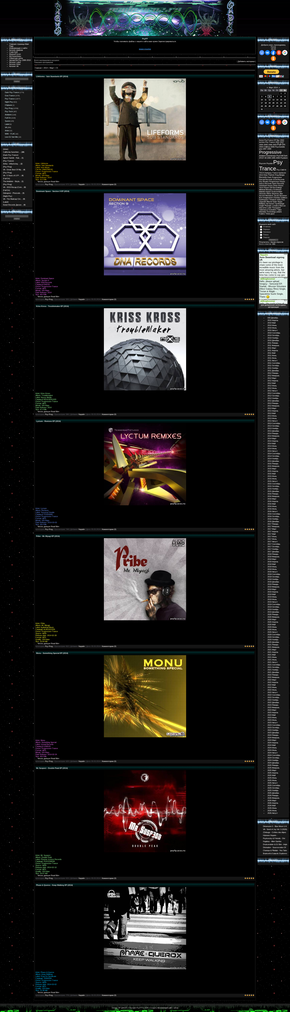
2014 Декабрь (273, 461)
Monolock (269, 196)
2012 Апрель (273, 381)
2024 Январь (273, 735)
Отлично (267, 227)
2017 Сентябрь (274, 544)
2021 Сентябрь (274, 665)
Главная (38, 68)
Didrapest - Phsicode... (12, 193)
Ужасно (266, 237)
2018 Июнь (272, 567)
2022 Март (272, 680)
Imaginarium (268, 198)
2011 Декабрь (273, 371)
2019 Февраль (273, 587)
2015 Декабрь (273, 491)
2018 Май (272, 564)
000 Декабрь (273, 318)
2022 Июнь (272, 687)
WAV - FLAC (10, 134)
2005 (261, 145)
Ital (267, 204)
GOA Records (278, 179)
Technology (271, 212)
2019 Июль (272, 599)
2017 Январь (273, 524)
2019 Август (273, 602)
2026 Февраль (273, 798)
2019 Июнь (272, 597)
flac (278, 140)
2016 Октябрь (273, 516)
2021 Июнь (272, 657)
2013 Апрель (273, 411)
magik (261, 206)
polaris (279, 212)
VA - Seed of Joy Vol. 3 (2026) (275, 829)
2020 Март (272, 619)
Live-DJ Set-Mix (11, 137)
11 (266, 100)
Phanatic (268, 206)
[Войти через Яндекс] (278, 52)
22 (281, 103)
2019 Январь (273, 584)
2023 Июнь (272, 718)
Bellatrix (262, 204)
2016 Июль (272, 509)
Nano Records (278, 184)
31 (262, 109)
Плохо (266, 235)
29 (281, 106)
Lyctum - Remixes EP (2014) (48, 421)
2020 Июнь (272, 627)
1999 (269, 149)
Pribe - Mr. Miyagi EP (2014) (48, 536)
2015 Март (272, 469)
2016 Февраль (273, 496)
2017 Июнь (272, 536)
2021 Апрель (273, 652)
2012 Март (272, 378)
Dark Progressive (274, 177)
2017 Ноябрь (273, 549)
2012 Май (272, 383)
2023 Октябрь (273, 728)
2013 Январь (273, 403)
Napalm (82, 184)
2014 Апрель (273, 441)
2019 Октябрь (273, 607)
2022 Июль (272, 690)
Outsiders (273, 210)
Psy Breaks (264, 182)
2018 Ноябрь (273, 579)
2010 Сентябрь (274, 333)
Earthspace (264, 200)
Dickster (262, 194)
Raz (283, 200)
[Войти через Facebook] (273, 52)
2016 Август (273, 511)
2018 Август (273, 572)
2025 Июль (272, 780)
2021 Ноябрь (273, 670)
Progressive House (277, 182)
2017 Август (273, 542)
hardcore (282, 173)
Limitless (283, 198)
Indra (279, 200)
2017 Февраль (273, 526)
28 (277, 106)
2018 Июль (272, 569)
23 (285, 103)
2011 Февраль (273, 345)
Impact (268, 192)
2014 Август (273, 451)
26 (270, 106)
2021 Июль (272, 660)
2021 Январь (273, 645)
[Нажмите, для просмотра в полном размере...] (145, 160)
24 (262, 106)
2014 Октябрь (273, 456)
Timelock (272, 200)
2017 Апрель (273, 531)
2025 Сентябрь (274, 785)
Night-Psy (9, 102)
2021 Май (272, 655)
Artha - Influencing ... (11, 164)
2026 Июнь (272, 808)
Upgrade (262, 202)
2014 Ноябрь (273, 459)
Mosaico (269, 190)
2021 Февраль (273, 647)
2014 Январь (273, 433)
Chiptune (8, 105)
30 (285, 106)
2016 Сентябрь (274, 514)
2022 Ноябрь (273, 700)
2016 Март (272, 499)
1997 (265, 149)
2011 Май (271, 353)
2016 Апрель (273, 501)
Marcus (282, 206)
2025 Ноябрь (273, 790)
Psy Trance (271, 165)
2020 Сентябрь (274, 635)
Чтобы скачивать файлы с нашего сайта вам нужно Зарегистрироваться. (145, 41)
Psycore (262, 163)
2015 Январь (273, 464)
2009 (266, 145)
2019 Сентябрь (274, 604)
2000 (278, 158)
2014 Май (272, 443)
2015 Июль (272, 479)
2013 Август (273, 421)
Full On (8, 118)
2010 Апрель (273, 320)
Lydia (269, 208)
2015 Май (272, 474)
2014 (46, 68)
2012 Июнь (272, 386)
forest (261, 140)
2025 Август (273, 783)
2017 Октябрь (273, 547)
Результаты (264, 242)
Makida (262, 192)
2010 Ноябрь (273, 338)
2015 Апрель (273, 471)
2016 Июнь (272, 506)
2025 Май (272, 775)
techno (262, 142)
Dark (285, 156)
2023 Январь (273, 705)
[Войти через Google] (284, 52)
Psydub (270, 163)
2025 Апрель (273, 773)
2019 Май (272, 594)
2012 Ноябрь (273, 398)
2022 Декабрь (273, 702)
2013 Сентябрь (274, 423)
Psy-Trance (10, 99)
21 (277, 103)
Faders (262, 214)
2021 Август (273, 662)
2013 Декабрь (273, 431)
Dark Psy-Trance (12, 92)
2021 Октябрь (273, 667)
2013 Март (272, 408)
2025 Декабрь (273, 793)
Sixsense (283, 196)
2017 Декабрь (273, 552)
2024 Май (272, 745)
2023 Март (272, 710)
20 (273, 103)
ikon (260, 198)
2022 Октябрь (273, 697)
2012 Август (273, 391)
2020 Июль (272, 630)
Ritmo (269, 194)
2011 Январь (273, 343)
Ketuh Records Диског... (13, 205)
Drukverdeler (277, 192)
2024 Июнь (272, 748)
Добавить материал (246, 61)
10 (262, 100)
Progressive (270, 152)
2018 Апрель (273, 562)
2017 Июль (272, 539)
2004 (261, 147)
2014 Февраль (273, 436)
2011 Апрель (273, 350)
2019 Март (272, 589)
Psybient (283, 158)
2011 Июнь (272, 355)
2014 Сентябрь (274, 454)
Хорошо (266, 229)
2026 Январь (273, 795)
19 (270, 103)
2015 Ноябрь (273, 489)
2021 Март (272, 650)
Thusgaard (276, 208)
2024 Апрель (273, 743)
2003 (275, 145)
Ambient (8, 115)
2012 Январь (273, 373)
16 (285, 100)
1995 (273, 158)
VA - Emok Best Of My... (12, 170)
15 (281, 100)
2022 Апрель (273, 682)
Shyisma (275, 194)
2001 (277, 142)
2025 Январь (273, 765)
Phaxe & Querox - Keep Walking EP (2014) (54, 885)
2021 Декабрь (273, 672)
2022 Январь (273, 675)
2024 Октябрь (273, 758)
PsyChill (279, 156)
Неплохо (267, 232)
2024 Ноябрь (273, 760)
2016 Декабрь (273, 521)
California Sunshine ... (12, 152)
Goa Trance (10, 96)
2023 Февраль (273, 707)
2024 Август (273, 753)
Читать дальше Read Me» (48, 182)
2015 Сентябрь (274, 484)
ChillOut (267, 147)
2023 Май (272, 715)
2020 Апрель (273, 622)
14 (277, 100)
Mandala (262, 212)
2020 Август (273, 632)
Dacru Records (265, 184)
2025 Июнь (272, 778)
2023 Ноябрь (273, 730)
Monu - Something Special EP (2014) (52, 653)
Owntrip (276, 198)
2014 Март (272, 438)
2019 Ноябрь (273, 609)
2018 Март (272, 559)
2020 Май (272, 624)
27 (273, 106)
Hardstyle (263, 186)
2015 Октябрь (273, 486)
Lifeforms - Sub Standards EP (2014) (52, 76)
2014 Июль (272, 449)
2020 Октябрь (273, 637)
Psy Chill (280, 170)
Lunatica (275, 206)
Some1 (272, 204)
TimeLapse (270, 214)
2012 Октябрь (273, 396)
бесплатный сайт (164, 1008)
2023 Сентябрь (274, 725)
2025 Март (272, 770)
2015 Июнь (272, 476)
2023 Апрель (273, 712)
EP (275, 140)
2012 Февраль (273, 376)
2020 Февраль (273, 617)
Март (52, 68)
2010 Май (272, 323)
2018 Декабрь (273, 582)
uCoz (176, 1008)
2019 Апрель (273, 592)
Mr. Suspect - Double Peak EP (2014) (52, 768)
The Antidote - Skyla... (12, 181)
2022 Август (273, 692)
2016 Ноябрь (273, 519)
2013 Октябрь (273, 426)
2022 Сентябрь (274, 695)
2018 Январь (273, 554)
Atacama (262, 208)
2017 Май (272, 534)
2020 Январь (273, 614)
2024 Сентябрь (274, 755)
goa (260, 149)
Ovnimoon (277, 190)
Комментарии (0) (109, 184)
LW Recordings (276, 188)
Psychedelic (280, 147)
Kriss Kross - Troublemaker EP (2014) (52, 306)
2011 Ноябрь (273, 368)
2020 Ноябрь (273, 640)
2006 (273, 147)
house (270, 186)
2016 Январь (273, 494)
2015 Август (273, 481)
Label (7, 124)
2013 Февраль (273, 406)
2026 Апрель (273, 803)
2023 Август (273, 723)
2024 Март (272, 740)
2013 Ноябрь (273, 428)
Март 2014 (273, 87)
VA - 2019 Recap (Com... (13, 187)
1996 (270, 145)
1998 (269, 158)
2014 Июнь (272, 446)
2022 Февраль (273, 677)
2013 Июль (272, 418)
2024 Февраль (273, 738)
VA (6, 127)
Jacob (276, 196)
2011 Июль (272, 358)
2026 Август (273, 813)
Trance (275, 173)
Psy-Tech (9, 111)
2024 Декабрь (273, 763)
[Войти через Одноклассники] (273, 58)
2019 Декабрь (273, 612)
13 (273, 100)
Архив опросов (277, 242)
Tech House (264, 188)
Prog (277, 175)
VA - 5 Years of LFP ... (12, 175)
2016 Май (272, 504)
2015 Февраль (273, 466)
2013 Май (272, 413)
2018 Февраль (273, 557)
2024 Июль (272, 750)
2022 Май (272, 685)
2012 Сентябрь (274, 393)
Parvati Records (265, 179)
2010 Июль (272, 328)
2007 (282, 142)
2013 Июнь (272, 416)
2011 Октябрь (273, 366)
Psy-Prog (9, 108)
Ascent (262, 196)
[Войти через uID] (261, 52)
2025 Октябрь (273, 788)
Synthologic (279, 204)
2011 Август (273, 361)
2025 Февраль (273, 768)
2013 (261, 175)
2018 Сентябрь (274, 574)
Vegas (279, 202)
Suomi (7, 121)
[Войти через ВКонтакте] (267, 52)
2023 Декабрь (273, 733)
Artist (7, 131)
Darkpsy (268, 173)
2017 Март (272, 529)
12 (270, 100)
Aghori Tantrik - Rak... (12, 158)
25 (266, 106)
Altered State (272, 202)
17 (262, 103)
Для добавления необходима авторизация (273, 306)
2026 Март (272, 800)
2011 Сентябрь (274, 363)
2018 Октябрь (273, 577)
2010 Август (273, 330)
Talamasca (263, 210)
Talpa (279, 210)
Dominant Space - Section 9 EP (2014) (52, 191)
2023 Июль (272, 720)
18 (266, 103)
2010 (261, 158)
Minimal (262, 190)
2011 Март (272, 348)
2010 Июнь (272, 325)
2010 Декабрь (273, 340)
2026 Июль (272, 811)
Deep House (278, 186)
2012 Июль (272, 388)
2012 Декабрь (273, 401)
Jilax (281, 194)
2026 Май (272, 806)
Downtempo (271, 156)
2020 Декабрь (273, 642)
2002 (282, 140)
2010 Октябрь (273, 335)
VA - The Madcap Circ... (12, 199)
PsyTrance (268, 140)
